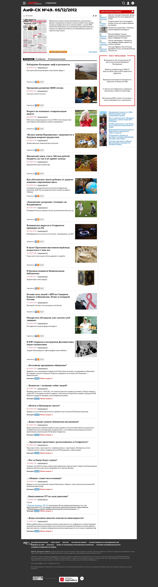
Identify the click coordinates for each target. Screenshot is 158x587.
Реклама (65, 542)
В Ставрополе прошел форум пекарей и (42, 326)
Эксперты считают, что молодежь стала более (44, 305)
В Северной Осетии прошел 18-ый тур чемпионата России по (50, 210)
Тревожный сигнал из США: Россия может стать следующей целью (121, 113)
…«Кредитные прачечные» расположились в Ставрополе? (57, 441)
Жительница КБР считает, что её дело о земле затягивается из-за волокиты (117, 99)
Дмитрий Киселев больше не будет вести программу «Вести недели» (121, 131)
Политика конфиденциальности (108, 545)
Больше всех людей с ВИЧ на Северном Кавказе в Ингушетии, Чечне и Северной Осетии (48, 297)
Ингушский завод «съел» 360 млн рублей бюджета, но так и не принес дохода (48, 157)
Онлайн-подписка (58, 52)
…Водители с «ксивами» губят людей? (47, 385)
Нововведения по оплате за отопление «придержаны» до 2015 (50, 234)
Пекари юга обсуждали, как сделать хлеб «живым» (48, 319)
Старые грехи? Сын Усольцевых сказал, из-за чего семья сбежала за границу (121, 23)
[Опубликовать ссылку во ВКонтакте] (36, 82)
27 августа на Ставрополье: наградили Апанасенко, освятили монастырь (117, 90)
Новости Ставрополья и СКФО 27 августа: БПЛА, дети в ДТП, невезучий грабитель (117, 71)
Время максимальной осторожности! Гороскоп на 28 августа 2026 (117, 80)
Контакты (50, 545)
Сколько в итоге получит (36, 94)
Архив (37, 378)
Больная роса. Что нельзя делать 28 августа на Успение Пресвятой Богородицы (117, 62)
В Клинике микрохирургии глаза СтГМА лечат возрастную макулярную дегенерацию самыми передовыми (49, 121)
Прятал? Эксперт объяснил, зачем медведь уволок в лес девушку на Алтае (121, 17)
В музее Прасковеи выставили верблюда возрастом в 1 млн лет (48, 248)
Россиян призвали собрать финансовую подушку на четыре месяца (120, 142)
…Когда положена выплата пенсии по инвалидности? (55, 518)
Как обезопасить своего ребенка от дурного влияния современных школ (50, 180)
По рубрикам (41, 59)
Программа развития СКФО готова (45, 87)
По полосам (28, 59)
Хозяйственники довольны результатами (42, 143)
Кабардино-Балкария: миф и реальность (48, 64)
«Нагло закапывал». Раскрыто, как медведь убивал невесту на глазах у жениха (120, 42)
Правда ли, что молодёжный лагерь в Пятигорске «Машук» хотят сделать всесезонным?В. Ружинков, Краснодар (61, 485)
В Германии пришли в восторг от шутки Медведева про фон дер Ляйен (121, 136)
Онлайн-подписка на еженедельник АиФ (104, 542)
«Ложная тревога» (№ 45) (37, 505)
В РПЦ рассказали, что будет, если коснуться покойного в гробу (121, 125)
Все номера (93, 52)
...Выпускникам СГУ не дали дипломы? (47, 496)
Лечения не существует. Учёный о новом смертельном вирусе (121, 28)
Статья (29, 502)
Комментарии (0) (43, 67)
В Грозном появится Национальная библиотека (45, 272)
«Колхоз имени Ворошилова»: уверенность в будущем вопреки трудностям (50, 136)
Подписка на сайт (37, 545)
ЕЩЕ (41, 82)
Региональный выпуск (56, 59)
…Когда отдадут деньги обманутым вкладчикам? (53, 421)
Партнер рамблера (50, 578)
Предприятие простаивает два (38, 165)
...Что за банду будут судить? (42, 460)
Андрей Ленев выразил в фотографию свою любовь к (47, 350)
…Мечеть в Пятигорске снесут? (43, 405)
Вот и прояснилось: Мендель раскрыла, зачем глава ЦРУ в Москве (121, 119)
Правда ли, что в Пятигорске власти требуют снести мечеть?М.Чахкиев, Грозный (57, 412)
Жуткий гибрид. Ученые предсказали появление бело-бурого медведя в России (119, 36)
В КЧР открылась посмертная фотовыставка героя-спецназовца (50, 343)
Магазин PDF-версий (78, 542)
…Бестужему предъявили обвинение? (47, 365)
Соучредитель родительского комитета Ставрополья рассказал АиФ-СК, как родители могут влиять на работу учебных (48, 190)
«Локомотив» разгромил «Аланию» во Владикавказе (47, 203)
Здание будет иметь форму (37, 279)
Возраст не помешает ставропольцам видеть (46, 112)
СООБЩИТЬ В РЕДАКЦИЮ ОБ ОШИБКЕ (43, 547)
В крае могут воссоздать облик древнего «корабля (46, 256)
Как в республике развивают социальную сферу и (46, 70)
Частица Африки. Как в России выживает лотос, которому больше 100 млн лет (121, 48)
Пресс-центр (55, 542)
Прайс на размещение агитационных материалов (75, 545)
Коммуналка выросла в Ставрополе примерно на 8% (45, 226)
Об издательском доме (39, 542)
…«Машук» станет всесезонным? (44, 478)
